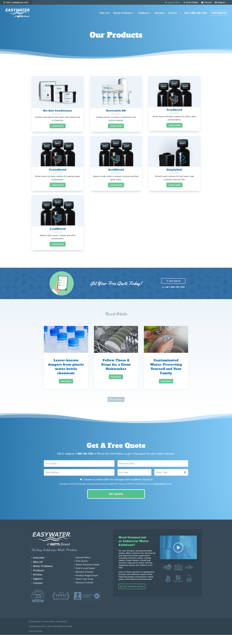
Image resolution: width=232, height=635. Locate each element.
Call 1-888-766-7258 (195, 13)
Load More (117, 399)
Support (221, 2)
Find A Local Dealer (85, 568)
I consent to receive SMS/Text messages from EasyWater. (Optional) (118, 479)
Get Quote (174, 280)
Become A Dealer (84, 571)
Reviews (160, 13)
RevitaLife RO (116, 110)
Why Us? (105, 13)
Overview (38, 557)
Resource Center (84, 582)
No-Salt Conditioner (57, 110)
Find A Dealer (191, 2)
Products (143, 13)
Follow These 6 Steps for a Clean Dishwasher (116, 357)
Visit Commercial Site (17, 2)
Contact (208, 2)
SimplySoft (174, 169)
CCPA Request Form (37, 626)
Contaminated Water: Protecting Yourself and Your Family (166, 357)
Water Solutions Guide (87, 564)
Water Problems (122, 13)
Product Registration (87, 575)
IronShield (174, 110)
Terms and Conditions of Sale (59, 626)
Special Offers (173, 2)
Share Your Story (85, 578)
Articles (172, 13)
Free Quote (219, 13)
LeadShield (58, 229)
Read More (66, 381)
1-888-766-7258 (177, 287)
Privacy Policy (159, 484)
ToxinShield (57, 169)
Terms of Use (48, 621)
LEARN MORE (58, 126)
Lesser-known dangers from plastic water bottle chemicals (66, 357)
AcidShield (116, 169)
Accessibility (61, 621)
